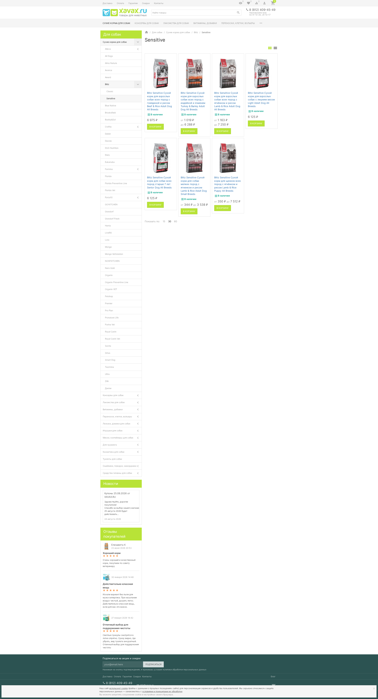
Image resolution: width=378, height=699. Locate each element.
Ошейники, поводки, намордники (119, 466)
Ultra (107, 374)
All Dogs (109, 56)
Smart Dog (110, 360)
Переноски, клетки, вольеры (238, 23)
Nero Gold (110, 268)
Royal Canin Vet (112, 338)
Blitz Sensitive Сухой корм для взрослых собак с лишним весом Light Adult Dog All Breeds (261, 99)
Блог (273, 676)
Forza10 (109, 197)
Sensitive (110, 98)
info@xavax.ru (147, 685)
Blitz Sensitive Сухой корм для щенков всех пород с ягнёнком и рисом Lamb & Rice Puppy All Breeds (227, 184)
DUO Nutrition (111, 148)
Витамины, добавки (205, 23)
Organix (109, 275)
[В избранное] (172, 57)
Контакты (158, 3)
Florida (108, 176)
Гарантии (133, 3)
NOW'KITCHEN (112, 261)
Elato (107, 155)
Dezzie (108, 141)
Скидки (146, 3)
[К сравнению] (166, 57)
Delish (108, 133)
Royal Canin (110, 331)
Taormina (109, 367)
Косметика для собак (113, 452)
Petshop (109, 296)
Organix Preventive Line (116, 282)
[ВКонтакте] (273, 685)
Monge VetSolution (114, 254)
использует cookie (118, 688)
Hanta (108, 225)
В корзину (155, 126)
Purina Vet (110, 324)
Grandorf (109, 211)
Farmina (109, 169)
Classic (109, 91)
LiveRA (108, 232)
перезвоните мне (258, 12)
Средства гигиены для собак (117, 473)
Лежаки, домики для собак (116, 423)
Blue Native (110, 105)
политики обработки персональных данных (184, 669)
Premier (108, 303)
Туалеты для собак (112, 459)
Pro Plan (109, 310)
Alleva (108, 49)
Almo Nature (111, 63)
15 (164, 221)
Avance (108, 70)
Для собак (157, 32)
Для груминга (110, 444)
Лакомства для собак (176, 23)
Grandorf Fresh (112, 218)
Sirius (107, 353)
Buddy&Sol (110, 119)
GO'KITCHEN (111, 204)
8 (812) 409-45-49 (262, 10)
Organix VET (111, 289)
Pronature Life (112, 317)
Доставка (107, 3)
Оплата (120, 3)
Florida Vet (110, 190)
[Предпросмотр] (160, 73)
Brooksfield (110, 112)
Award (108, 77)
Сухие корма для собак (116, 23)
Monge (108, 247)
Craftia (108, 126)
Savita (108, 346)
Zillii (107, 381)
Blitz (196, 32)
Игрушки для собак (113, 430)
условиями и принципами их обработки (162, 691)
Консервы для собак (147, 23)
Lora (107, 240)
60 (175, 221)
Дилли (108, 388)
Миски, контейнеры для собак (118, 437)
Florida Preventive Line (116, 183)
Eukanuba (110, 162)
